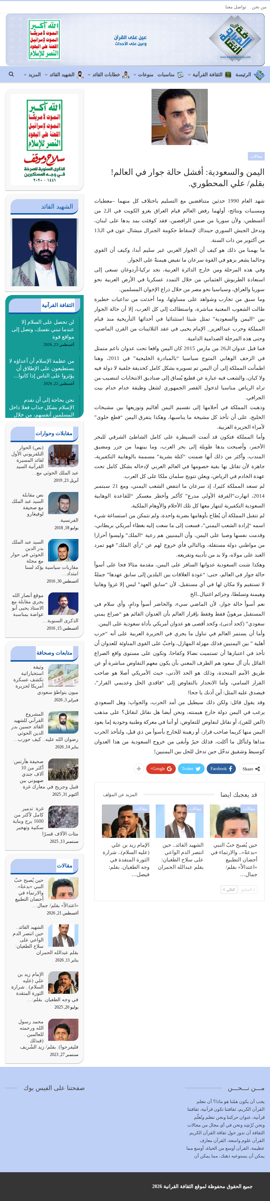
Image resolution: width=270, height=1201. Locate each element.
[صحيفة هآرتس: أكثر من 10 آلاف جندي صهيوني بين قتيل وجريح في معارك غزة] (63, 770)
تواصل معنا (235, 6)
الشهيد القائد (62, 74)
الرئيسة (243, 74)
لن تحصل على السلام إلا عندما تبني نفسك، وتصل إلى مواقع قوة (43, 329)
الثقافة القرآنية (208, 74)
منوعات (146, 74)
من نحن (259, 6)
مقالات (256, 156)
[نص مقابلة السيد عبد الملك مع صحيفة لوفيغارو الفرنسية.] (63, 503)
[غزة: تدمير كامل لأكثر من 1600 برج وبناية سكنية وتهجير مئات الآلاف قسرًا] (63, 817)
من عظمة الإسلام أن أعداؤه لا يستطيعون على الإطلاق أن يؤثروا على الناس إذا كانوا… (41, 368)
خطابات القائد (106, 74)
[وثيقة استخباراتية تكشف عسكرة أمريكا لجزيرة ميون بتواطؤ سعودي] (63, 675)
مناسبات (166, 74)
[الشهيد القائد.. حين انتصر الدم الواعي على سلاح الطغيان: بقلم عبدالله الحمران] (180, 821)
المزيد (34, 74)
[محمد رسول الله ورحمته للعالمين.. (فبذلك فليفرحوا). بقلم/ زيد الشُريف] (63, 1030)
